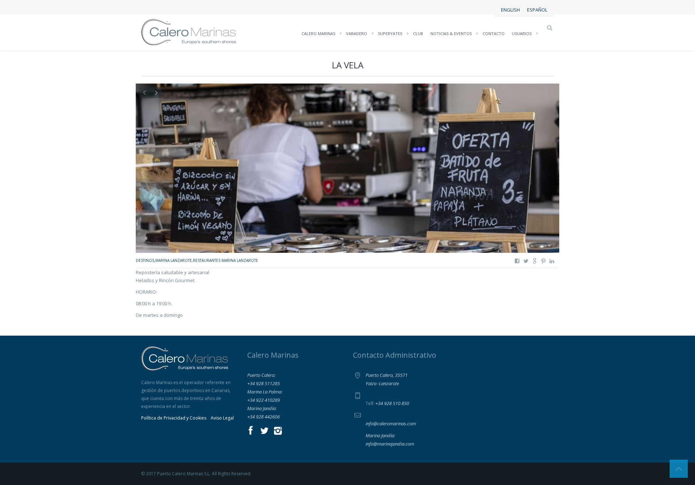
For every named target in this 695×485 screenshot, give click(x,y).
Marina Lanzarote (173, 260)
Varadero (356, 33)
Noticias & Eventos (451, 33)
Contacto (494, 33)
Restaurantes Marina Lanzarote (225, 260)
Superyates (390, 33)
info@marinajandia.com (390, 444)
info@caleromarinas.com (391, 423)
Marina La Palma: (264, 391)
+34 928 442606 (263, 416)
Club (418, 33)
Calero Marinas (318, 33)
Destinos (145, 260)
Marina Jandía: (262, 408)
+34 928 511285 (263, 383)
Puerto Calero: (261, 375)
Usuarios (521, 33)
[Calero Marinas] (188, 31)
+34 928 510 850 (392, 403)
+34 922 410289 (263, 400)
